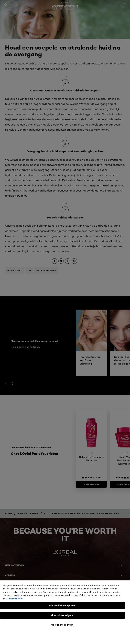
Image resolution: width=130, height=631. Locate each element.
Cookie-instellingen (62, 624)
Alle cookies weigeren (62, 615)
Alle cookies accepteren (62, 605)
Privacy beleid (15, 598)
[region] (65, 605)
